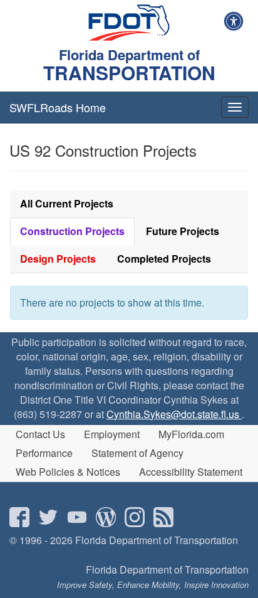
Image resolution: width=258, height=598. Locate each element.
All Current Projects (66, 203)
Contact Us (40, 434)
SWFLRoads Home (57, 107)
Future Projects (182, 231)
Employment (112, 434)
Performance (44, 453)
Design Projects (58, 258)
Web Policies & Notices (68, 471)
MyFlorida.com (191, 434)
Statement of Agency (137, 453)
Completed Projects (164, 258)
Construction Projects (72, 231)
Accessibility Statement (190, 471)
